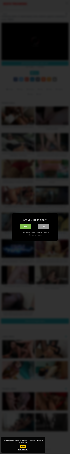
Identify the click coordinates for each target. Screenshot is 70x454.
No (44, 227)
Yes (25, 227)
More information (23, 450)
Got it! (23, 446)
